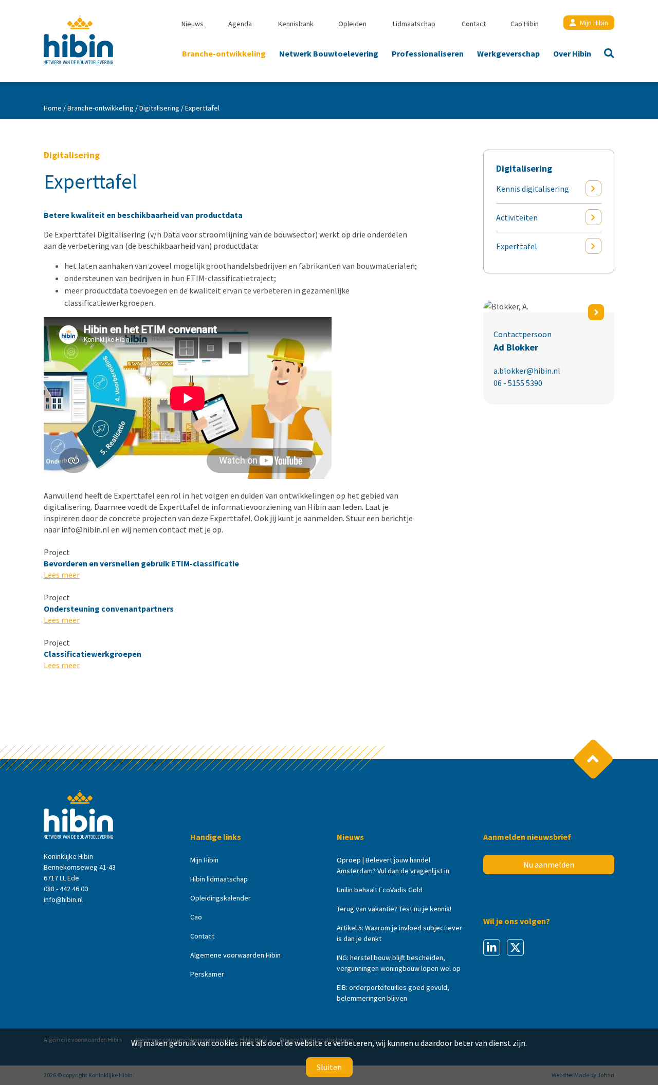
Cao (196, 917)
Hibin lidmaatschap (219, 879)
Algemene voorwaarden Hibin (235, 955)
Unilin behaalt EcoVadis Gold (380, 889)
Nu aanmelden (548, 864)
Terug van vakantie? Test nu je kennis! (394, 908)
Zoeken (606, 54)
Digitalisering (159, 108)
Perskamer (207, 974)
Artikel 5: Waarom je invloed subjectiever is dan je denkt (399, 933)
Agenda (240, 23)
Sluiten (329, 1067)
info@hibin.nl (63, 899)
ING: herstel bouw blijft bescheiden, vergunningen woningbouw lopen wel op (399, 963)
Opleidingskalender (220, 898)
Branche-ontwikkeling (224, 53)
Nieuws (192, 23)
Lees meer (62, 574)
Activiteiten (517, 217)
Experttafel (516, 246)
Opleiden (352, 23)
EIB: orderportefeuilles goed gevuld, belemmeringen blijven (393, 993)
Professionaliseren (428, 53)
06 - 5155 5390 (518, 383)
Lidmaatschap (414, 23)
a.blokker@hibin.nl (527, 370)
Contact (474, 23)
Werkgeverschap (508, 53)
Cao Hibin (524, 23)
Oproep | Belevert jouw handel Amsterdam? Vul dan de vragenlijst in (393, 865)
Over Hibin (572, 53)
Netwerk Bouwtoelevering (328, 53)
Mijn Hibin (594, 22)
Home (53, 108)
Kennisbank (296, 23)
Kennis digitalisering (532, 188)
